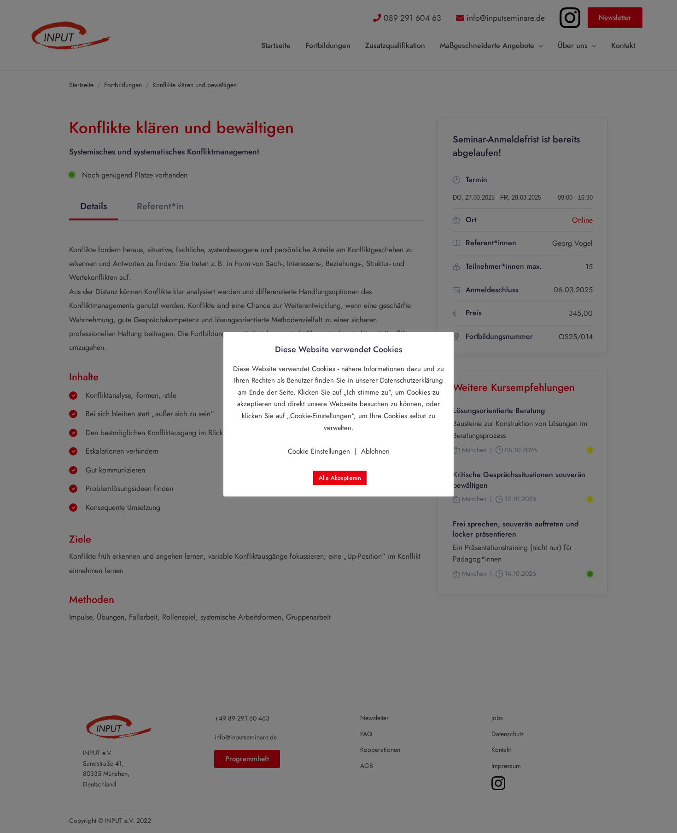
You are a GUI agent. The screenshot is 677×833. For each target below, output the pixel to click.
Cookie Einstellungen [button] (319, 451)
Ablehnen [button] (375, 451)
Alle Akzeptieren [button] (340, 477)
